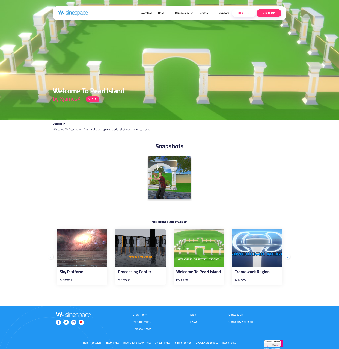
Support (224, 12)
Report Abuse (229, 342)
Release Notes (142, 328)
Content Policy (162, 342)
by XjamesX (67, 98)
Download (146, 12)
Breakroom (140, 314)
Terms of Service (182, 342)
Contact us (235, 314)
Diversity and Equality (206, 342)
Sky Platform (71, 273)
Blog (193, 314)
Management (142, 321)
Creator (206, 13)
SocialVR (96, 342)
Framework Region (252, 273)
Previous (51, 257)
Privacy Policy (112, 342)
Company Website (240, 321)
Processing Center (134, 273)
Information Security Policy (137, 342)
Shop (163, 13)
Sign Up (269, 12)
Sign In (244, 12)
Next (287, 257)
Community (184, 13)
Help (85, 342)
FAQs (193, 321)
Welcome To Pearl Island (198, 273)
